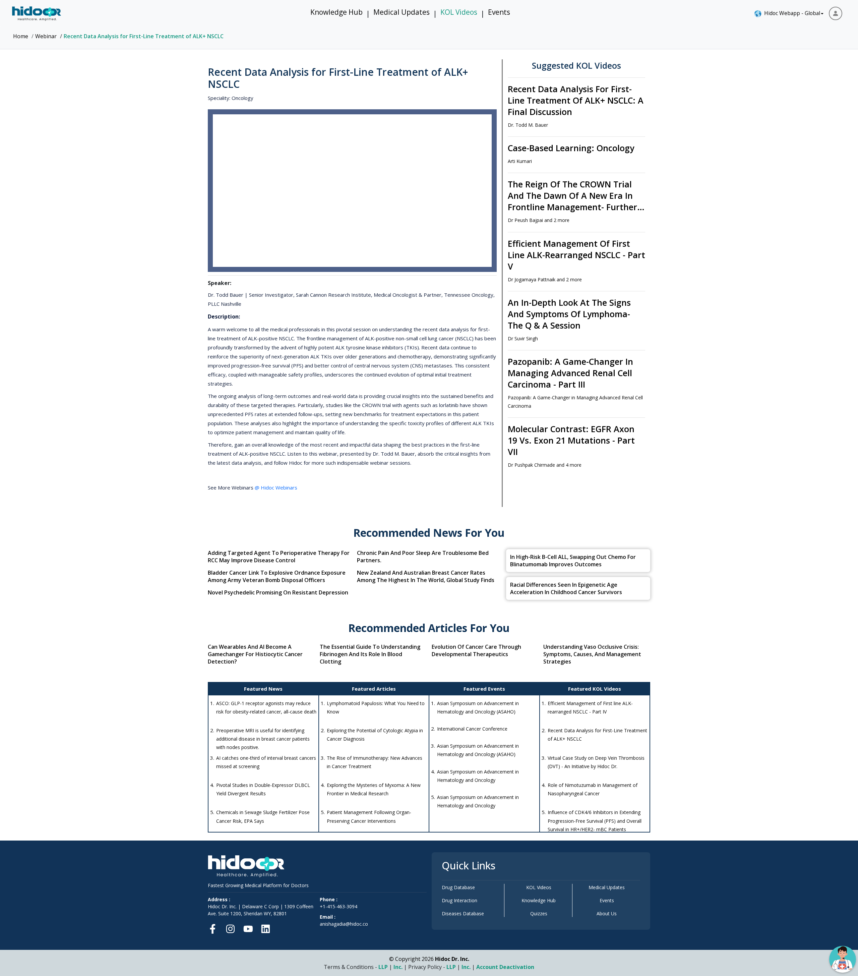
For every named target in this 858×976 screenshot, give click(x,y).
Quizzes (538, 913)
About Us (607, 913)
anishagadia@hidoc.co (344, 924)
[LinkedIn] (265, 927)
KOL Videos (458, 12)
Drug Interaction (459, 900)
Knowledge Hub (336, 12)
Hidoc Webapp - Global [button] (790, 13)
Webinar (46, 36)
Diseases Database (463, 913)
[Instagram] (230, 927)
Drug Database (458, 887)
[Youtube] (248, 927)
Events (499, 12)
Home (20, 36)
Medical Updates (401, 12)
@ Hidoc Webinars (276, 487)
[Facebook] (215, 927)
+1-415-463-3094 (338, 906)
